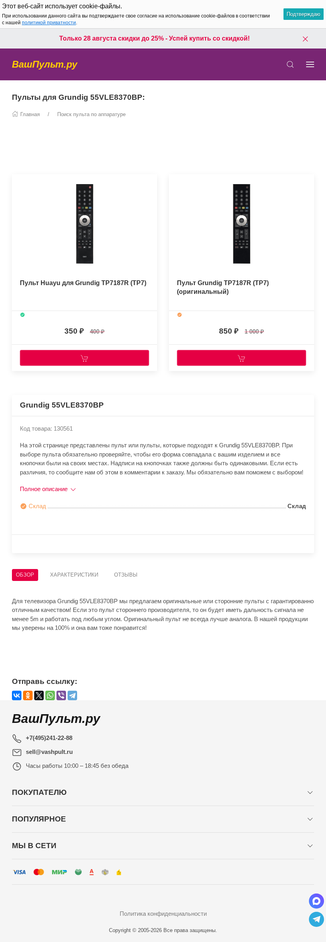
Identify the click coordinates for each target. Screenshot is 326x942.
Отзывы (126, 575)
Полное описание (44, 489)
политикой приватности (49, 22)
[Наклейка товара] (18, 182)
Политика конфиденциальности (163, 913)
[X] (39, 695)
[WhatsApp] (50, 695)
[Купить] (84, 358)
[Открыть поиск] (290, 64)
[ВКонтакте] (16, 695)
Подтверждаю (303, 14)
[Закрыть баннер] (305, 39)
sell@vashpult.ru (49, 751)
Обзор (25, 575)
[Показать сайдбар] (310, 64)
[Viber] (61, 695)
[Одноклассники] (28, 695)
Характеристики (74, 575)
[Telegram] (72, 695)
